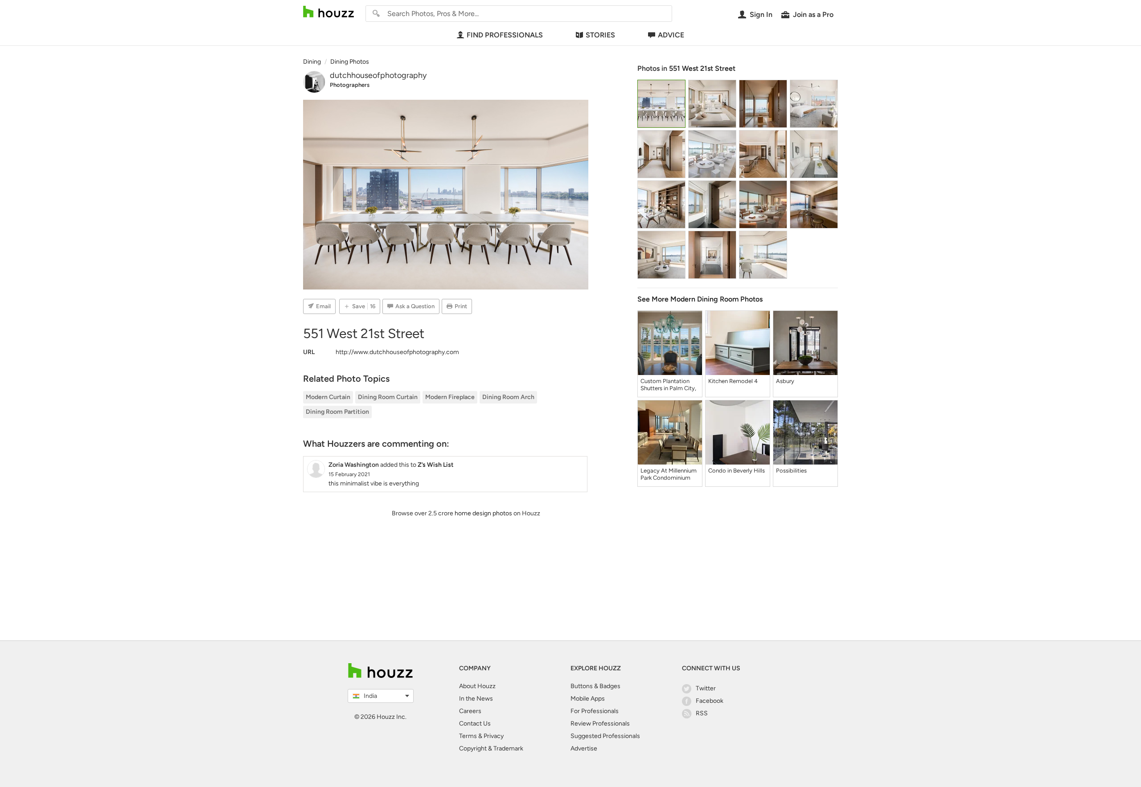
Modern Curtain (328, 397)
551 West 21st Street (702, 68)
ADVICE (671, 35)
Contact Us (475, 723)
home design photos (483, 513)
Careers (470, 711)
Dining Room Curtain (388, 397)
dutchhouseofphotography (378, 75)
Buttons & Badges (595, 686)
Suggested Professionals (605, 736)
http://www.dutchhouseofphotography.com (397, 352)
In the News (476, 698)
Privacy (494, 736)
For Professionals (594, 711)
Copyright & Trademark (491, 748)
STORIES (600, 35)
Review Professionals (600, 723)
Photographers (349, 85)
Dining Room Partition (337, 412)
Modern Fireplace (450, 397)
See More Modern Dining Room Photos (700, 299)
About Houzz (477, 686)
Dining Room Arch (508, 397)
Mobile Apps (587, 698)
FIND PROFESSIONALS (505, 35)
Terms (468, 736)
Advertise (583, 748)
